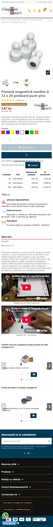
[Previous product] (50, 21)
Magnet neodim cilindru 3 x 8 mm (16, 368)
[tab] (26, 246)
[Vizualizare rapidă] (31, 364)
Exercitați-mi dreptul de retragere (17, 502)
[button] (21, 379)
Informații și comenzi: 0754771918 (12, 2)
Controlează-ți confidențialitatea (16, 509)
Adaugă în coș (34, 374)
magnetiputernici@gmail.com (26, 161)
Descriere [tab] (6, 237)
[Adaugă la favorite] (26, 155)
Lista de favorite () (45, 2)
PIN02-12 (6, 194)
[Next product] (51, 21)
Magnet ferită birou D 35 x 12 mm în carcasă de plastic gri (21, 409)
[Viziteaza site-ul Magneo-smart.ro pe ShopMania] (9, 523)
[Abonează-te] (49, 441)
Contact (34, 165)
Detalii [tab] (4, 241)
